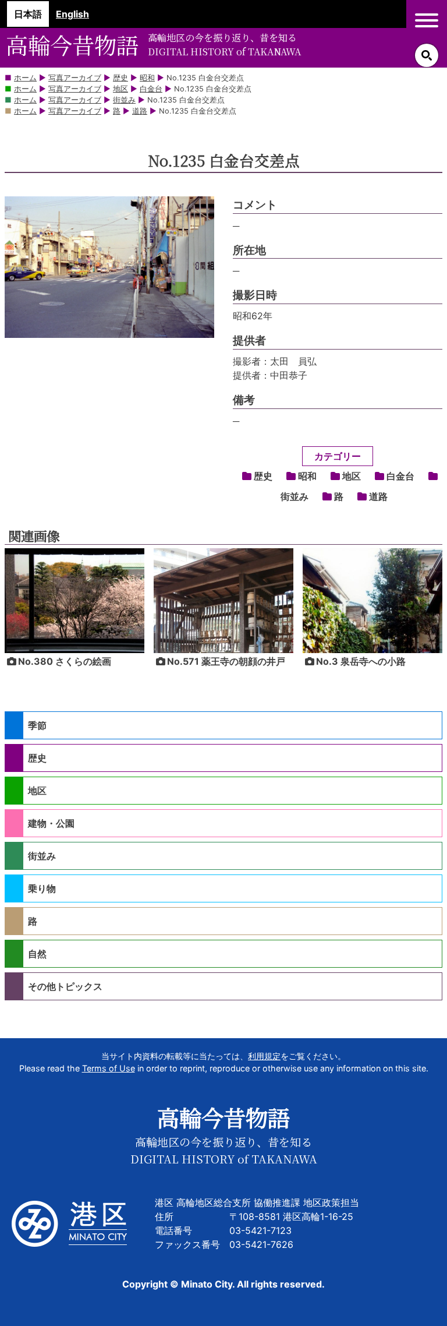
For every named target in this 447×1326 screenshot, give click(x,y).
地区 (351, 476)
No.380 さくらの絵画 (64, 661)
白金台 (400, 476)
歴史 (263, 476)
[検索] (426, 55)
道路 (378, 496)
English (72, 14)
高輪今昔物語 (72, 45)
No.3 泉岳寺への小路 (361, 661)
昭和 (307, 476)
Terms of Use (108, 1068)
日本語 (28, 14)
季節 (37, 725)
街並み (42, 856)
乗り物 (42, 888)
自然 (37, 954)
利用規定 (264, 1056)
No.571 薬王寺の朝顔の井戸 (226, 661)
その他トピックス (65, 986)
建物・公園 (51, 823)
